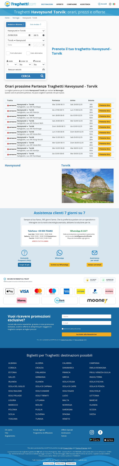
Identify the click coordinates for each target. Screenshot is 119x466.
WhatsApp (59, 258)
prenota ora (104, 105)
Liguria (12, 400)
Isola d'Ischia (96, 381)
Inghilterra (95, 377)
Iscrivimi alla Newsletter (86, 334)
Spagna (66, 414)
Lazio (65, 395)
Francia (66, 372)
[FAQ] (24, 253)
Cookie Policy (71, 463)
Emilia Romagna (97, 367)
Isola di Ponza (96, 386)
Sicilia (11, 414)
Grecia (65, 377)
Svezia (92, 414)
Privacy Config (48, 463)
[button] (85, 4)
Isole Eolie (94, 391)
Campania (94, 363)
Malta (65, 400)
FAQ (6, 433)
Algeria (39, 363)
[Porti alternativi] (8, 53)
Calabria (66, 363)
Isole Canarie (42, 391)
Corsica (12, 367)
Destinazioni (66, 433)
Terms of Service (79, 340)
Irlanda (12, 381)
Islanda (39, 381)
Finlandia (40, 372)
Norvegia (67, 405)
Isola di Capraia (43, 386)
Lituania (40, 400)
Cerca (25, 76)
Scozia (92, 409)
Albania (12, 363)
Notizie (64, 436)
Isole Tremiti (42, 395)
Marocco (13, 405)
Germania (40, 377)
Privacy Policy (67, 448)
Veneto (66, 418)
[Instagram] (92, 432)
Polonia (12, 409)
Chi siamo (8, 430)
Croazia (39, 367)
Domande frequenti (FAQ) (24, 259)
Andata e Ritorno (15, 24)
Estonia (12, 372)
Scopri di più (24, 265)
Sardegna (67, 409)
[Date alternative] (28, 53)
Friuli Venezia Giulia (100, 372)
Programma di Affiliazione (43, 433)
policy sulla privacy (76, 329)
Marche (93, 400)
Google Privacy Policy (66, 340)
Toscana (12, 418)
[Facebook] (100, 432)
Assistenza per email (94, 259)
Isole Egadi (68, 391)
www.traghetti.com (20, 4)
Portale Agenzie (39, 430)
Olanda (93, 405)
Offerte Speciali (67, 430)
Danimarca (68, 367)
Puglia (38, 409)
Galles (11, 377)
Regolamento (10, 436)
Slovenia (40, 414)
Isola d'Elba (68, 381)
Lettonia (94, 395)
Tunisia (39, 418)
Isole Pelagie (15, 395)
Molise (38, 405)
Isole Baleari (15, 391)
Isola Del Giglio (16, 386)
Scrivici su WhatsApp (59, 265)
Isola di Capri (69, 386)
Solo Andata (35, 24)
